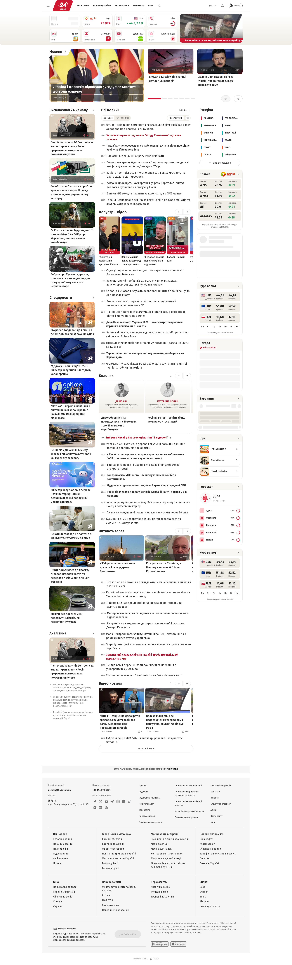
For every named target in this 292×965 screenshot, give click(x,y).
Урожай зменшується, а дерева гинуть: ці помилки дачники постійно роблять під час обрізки (145, 446)
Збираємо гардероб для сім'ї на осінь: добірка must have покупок (72, 332)
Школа (106, 895)
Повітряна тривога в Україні (119, 853)
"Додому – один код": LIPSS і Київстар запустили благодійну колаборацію (71, 370)
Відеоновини (60, 853)
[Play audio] (68, 135)
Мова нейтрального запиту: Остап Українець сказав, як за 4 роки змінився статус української (146, 636)
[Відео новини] (171, 683)
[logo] (62, 5)
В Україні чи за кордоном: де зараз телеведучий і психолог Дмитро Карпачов (145, 625)
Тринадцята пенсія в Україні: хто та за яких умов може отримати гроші (143, 466)
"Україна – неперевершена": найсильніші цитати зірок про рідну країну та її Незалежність (148, 147)
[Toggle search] (159, 5)
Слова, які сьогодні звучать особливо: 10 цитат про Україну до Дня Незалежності (148, 293)
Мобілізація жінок (161, 848)
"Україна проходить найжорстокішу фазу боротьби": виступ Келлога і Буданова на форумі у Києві (145, 185)
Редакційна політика (149, 798)
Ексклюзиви (122, 5)
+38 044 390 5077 (101, 790)
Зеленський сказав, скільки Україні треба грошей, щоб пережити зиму (215, 80)
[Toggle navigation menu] (48, 5)
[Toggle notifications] (222, 5)
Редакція (143, 791)
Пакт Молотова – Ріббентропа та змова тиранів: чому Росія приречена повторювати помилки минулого (72, 148)
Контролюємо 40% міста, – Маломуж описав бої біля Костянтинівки (141, 477)
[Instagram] (118, 801)
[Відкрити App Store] (178, 944)
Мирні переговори (113, 848)
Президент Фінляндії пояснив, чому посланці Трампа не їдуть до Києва (147, 344)
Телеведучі (144, 810)
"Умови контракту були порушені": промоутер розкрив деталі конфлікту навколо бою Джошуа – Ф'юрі (148, 164)
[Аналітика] (93, 633)
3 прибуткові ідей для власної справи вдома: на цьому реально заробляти (148, 646)
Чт (220, 326)
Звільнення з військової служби (170, 839)
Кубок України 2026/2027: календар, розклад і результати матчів (144, 740)
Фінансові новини (210, 848)
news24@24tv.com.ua (59, 790)
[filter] (187, 118)
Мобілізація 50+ (160, 843)
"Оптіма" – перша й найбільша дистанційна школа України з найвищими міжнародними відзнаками (70, 412)
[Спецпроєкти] (93, 297)
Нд (237, 326)
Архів (213, 810)
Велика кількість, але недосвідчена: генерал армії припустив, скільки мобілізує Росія (147, 334)
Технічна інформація (220, 785)
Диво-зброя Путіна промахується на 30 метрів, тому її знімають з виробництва (118, 423)
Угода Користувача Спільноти (189, 811)
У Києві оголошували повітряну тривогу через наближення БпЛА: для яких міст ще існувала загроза (145, 456)
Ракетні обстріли (112, 839)
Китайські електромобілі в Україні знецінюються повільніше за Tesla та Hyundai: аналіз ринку (148, 594)
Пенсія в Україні (209, 863)
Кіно (56, 882)
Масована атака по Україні (118, 858)
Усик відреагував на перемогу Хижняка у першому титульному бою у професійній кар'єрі (148, 504)
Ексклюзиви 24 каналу (68, 110)
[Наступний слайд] (239, 28)
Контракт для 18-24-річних (166, 853)
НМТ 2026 (107, 900)
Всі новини (83, 5)
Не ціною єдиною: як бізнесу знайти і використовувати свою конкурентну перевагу (71, 454)
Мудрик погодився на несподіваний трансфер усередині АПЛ (146, 485)
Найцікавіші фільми (64, 886)
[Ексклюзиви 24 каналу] (93, 110)
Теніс (203, 896)
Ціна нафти (206, 839)
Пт (225, 326)
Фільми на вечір (62, 896)
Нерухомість (159, 882)
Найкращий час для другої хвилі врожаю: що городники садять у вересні (144, 604)
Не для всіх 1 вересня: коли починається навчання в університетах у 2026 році (141, 667)
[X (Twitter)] (100, 801)
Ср (214, 326)
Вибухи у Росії (110, 863)
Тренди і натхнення (162, 896)
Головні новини (62, 839)
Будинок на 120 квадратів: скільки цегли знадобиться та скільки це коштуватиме (143, 521)
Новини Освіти (111, 882)
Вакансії (214, 798)
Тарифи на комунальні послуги (218, 853)
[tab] (154, 98)
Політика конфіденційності (188, 785)
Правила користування (150, 822)
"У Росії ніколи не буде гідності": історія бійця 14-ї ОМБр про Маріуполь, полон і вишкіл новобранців (72, 236)
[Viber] (123, 801)
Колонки (106, 376)
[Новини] (65, 51)
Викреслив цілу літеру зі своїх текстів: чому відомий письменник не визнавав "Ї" (141, 303)
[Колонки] (171, 376)
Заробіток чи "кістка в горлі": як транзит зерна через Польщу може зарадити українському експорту (72, 192)
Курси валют (207, 843)
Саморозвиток (110, 905)
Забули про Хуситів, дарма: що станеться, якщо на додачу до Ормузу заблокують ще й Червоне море (70, 280)
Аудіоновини (60, 858)
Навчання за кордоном (115, 910)
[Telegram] (112, 801)
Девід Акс (121, 401)
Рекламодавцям (147, 816)
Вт (208, 326)
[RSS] (106, 807)
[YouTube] (106, 801)
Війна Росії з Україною (116, 834)
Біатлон (204, 901)
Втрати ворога (110, 868)
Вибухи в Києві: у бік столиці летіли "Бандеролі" (167, 78)
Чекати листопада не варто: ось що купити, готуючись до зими (71, 536)
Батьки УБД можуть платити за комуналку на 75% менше (144, 193)
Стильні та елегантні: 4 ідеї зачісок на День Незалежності (144, 675)
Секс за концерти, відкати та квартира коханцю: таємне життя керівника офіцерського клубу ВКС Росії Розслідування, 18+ (72, 701)
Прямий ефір (61, 848)
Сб (231, 326)
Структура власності (220, 804)
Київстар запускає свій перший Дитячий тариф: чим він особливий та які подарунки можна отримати (70, 496)
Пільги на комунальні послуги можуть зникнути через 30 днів (147, 512)
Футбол (204, 891)
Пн (202, 326)
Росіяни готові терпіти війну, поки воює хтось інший (166, 419)
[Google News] (100, 807)
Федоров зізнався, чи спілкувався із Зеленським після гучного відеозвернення (148, 615)
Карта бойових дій (113, 843)
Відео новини (110, 683)
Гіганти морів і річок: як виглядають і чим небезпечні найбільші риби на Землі (149, 584)
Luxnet (156, 959)
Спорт (203, 882)
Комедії (57, 901)
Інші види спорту (210, 906)
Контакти (215, 791)
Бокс (202, 886)
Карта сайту (216, 816)
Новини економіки (211, 834)
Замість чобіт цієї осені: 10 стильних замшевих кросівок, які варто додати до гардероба (146, 174)
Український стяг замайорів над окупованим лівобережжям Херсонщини (145, 355)
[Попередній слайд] (183, 28)
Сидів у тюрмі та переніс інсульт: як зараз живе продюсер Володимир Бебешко (144, 272)
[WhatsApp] (94, 807)
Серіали (57, 906)
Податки (205, 858)
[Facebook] (94, 801)
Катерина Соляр (167, 401)
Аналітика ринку (160, 886)
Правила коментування (186, 817)
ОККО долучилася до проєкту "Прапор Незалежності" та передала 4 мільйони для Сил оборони (70, 576)
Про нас (143, 785)
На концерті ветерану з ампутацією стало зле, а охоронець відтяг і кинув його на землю (146, 313)
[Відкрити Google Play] (160, 944)
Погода (57, 863)
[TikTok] (129, 801)
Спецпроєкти (60, 297)
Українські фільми (64, 891)
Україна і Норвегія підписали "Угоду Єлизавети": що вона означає (94, 89)
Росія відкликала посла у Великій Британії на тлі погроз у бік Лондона (147, 493)
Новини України (102, 5)
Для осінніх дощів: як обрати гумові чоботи (135, 156)
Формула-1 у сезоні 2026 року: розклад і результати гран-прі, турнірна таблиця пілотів (147, 365)
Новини (55, 51)
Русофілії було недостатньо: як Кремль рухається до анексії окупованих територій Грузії (73, 715)
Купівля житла (159, 891)
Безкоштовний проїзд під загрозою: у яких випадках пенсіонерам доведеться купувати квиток (141, 282)
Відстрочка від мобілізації (166, 858)
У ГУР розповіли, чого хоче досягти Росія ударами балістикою (117, 567)
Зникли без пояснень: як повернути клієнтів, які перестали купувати (66, 618)
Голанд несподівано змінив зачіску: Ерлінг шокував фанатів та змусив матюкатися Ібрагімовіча (148, 202)
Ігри (150, 5)
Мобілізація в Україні (164, 834)
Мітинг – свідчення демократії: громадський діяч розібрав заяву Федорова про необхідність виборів (148, 126)
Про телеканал (146, 804)
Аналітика (138, 5)
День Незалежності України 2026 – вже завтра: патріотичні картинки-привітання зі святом (144, 324)
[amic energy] (228, 174)
